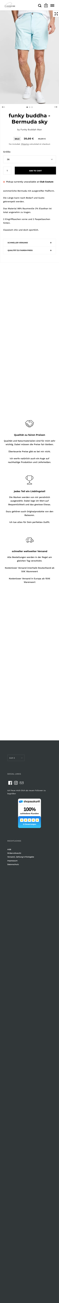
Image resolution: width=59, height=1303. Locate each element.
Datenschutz (13, 864)
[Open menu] (52, 5)
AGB (9, 849)
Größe (6, 151)
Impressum (12, 861)
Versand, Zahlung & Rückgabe (20, 857)
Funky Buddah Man (31, 129)
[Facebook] (10, 783)
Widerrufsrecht (14, 853)
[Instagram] (16, 783)
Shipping (25, 144)
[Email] (21, 783)
